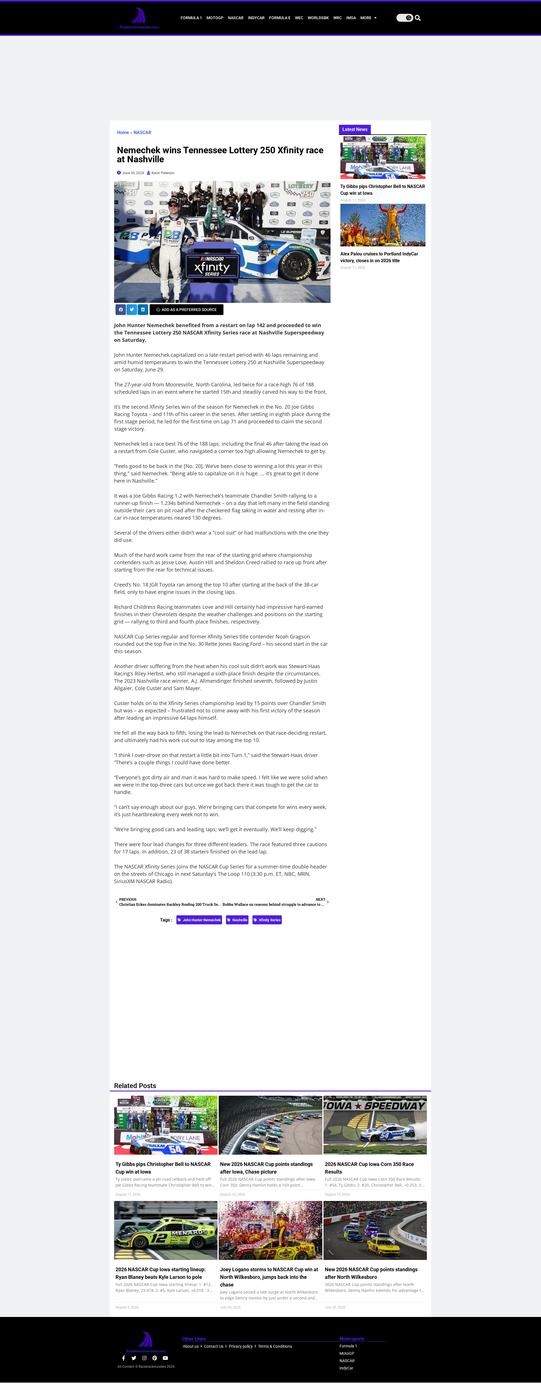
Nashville (239, 920)
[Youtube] (165, 1358)
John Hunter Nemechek (202, 920)
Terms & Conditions (275, 1346)
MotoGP (215, 18)
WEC (299, 18)
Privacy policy (241, 1346)
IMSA (351, 18)
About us (191, 1346)
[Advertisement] (270, 78)
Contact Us (213, 1346)
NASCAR (235, 18)
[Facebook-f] (123, 1358)
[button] (121, 309)
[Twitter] (134, 1358)
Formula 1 (191, 18)
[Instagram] (144, 1358)
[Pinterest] (154, 1358)
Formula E (280, 18)
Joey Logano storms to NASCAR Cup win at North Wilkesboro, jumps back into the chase (269, 1277)
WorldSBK (318, 18)
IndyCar (256, 18)
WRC (337, 18)
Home (123, 132)
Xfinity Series (270, 920)
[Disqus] (222, 1000)
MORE (365, 18)
